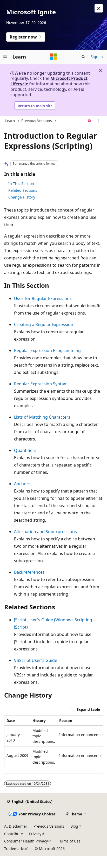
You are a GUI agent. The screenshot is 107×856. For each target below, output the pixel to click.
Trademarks (14, 848)
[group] (53, 741)
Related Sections (22, 190)
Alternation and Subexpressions (45, 531)
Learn (10, 120)
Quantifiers (25, 450)
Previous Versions (36, 120)
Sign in (97, 56)
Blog (74, 826)
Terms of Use (69, 841)
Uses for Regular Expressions (43, 298)
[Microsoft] (53, 56)
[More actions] (98, 121)
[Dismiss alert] (99, 8)
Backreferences (29, 572)
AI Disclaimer (15, 826)
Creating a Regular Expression (43, 324)
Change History (21, 197)
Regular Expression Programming (47, 350)
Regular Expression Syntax (40, 384)
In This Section (21, 183)
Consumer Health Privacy (26, 841)
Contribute (13, 833)
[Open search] (83, 56)
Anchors (22, 484)
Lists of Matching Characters (42, 417)
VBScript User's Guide (35, 660)
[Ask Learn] (89, 121)
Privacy (35, 833)
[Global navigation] (5, 56)
